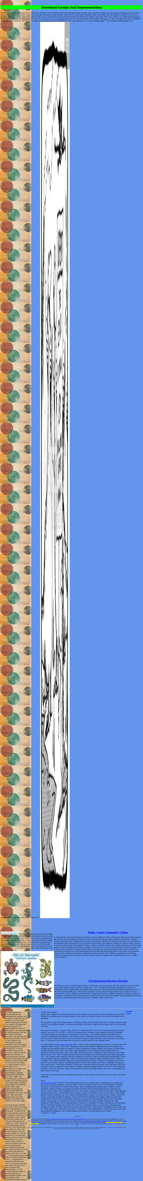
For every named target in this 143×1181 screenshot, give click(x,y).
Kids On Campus (66, 1044)
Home (129, 1013)
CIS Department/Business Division (108, 980)
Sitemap (129, 1011)
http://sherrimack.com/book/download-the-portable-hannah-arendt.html (67, 1119)
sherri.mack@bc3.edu (48, 1083)
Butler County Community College (108, 932)
